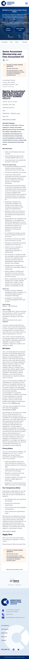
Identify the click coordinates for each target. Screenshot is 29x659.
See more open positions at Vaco (14, 569)
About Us (4, 636)
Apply (4, 119)
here (6, 466)
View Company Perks (20, 29)
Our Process (5, 629)
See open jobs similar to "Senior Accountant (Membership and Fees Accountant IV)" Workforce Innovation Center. (15, 73)
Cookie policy (18, 584)
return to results (11, 119)
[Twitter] (18, 649)
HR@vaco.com (16, 403)
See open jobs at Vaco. (12, 68)
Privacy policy (11, 584)
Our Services (5, 625)
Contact (3, 640)
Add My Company (8, 29)
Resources (4, 633)
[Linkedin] (13, 649)
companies (4, 42)
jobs (11, 42)
